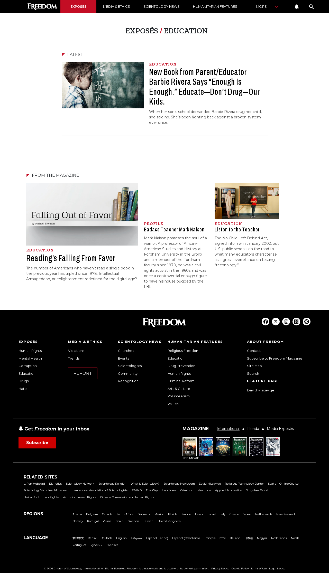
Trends (73, 358)
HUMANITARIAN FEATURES (215, 6)
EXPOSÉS (78, 6)
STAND (137, 490)
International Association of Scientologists (99, 490)
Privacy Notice (220, 568)
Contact (254, 351)
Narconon (204, 490)
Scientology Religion (112, 483)
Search (253, 373)
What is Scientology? (145, 483)
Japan (247, 514)
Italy (222, 514)
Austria (77, 514)
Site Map (254, 366)
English (121, 538)
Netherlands (263, 514)
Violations (76, 351)
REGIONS (33, 513)
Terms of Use (259, 568)
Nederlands (279, 538)
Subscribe (37, 442)
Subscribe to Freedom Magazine (274, 358)
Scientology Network (80, 483)
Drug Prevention (181, 366)
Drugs (24, 381)
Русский (96, 545)
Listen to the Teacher (237, 230)
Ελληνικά (136, 538)
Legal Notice (277, 568)
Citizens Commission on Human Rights (127, 497)
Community (128, 373)
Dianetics (55, 483)
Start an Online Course (283, 483)
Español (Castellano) (186, 538)
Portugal (93, 521)
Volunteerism (179, 396)
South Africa (124, 514)
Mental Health (30, 358)
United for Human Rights (41, 497)
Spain (120, 521)
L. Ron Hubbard (34, 483)
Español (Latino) (157, 538)
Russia (107, 521)
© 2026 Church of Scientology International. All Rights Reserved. (85, 568)
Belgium (92, 514)
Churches (126, 351)
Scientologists (130, 366)
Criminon (186, 490)
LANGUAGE (36, 537)
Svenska (112, 545)
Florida (172, 514)
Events (123, 358)
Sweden (133, 521)
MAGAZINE (195, 428)
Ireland (200, 514)
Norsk (295, 538)
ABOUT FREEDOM (265, 342)
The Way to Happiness (161, 490)
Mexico (159, 514)
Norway (77, 521)
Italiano (235, 538)
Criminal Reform (181, 381)
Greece (234, 514)
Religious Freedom (183, 351)
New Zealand (285, 514)
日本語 (248, 538)
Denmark (144, 514)
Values (173, 404)
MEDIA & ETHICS (116, 6)
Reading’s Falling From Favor (70, 258)
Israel (212, 514)
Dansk (92, 538)
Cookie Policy (240, 568)
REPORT (83, 373)
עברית (223, 538)
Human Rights (30, 351)
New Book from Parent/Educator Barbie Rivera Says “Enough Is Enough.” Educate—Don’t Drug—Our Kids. (204, 87)
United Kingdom (169, 521)
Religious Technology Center (244, 483)
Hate (23, 389)
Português (79, 545)
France (186, 514)
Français (209, 538)
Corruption (28, 366)
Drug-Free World (257, 490)
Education (27, 373)
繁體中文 (78, 538)
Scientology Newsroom (179, 483)
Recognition (128, 381)
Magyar (262, 538)
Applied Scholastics (228, 490)
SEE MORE (190, 458)
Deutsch (106, 538)
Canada (107, 514)
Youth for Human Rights (79, 497)
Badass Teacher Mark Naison (174, 230)
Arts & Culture (179, 389)
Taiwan (148, 521)
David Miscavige (260, 390)
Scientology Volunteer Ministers (45, 490)
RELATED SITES (40, 477)
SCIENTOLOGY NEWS (161, 6)
